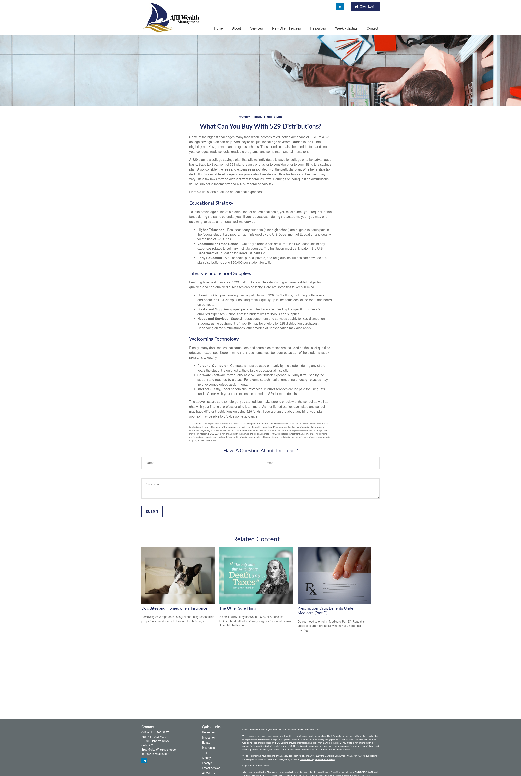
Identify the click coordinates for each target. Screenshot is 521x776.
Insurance (208, 747)
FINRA (358, 772)
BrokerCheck (313, 729)
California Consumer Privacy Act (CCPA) (345, 755)
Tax (204, 753)
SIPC (364, 772)
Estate (206, 742)
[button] (218, 28)
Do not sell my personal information (317, 759)
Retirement (209, 732)
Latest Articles (211, 768)
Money (206, 758)
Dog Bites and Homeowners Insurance (174, 608)
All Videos (208, 773)
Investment (209, 737)
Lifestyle (207, 763)
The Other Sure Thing (237, 608)
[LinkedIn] (340, 6)
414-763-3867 (160, 732)
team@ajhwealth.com (155, 754)
